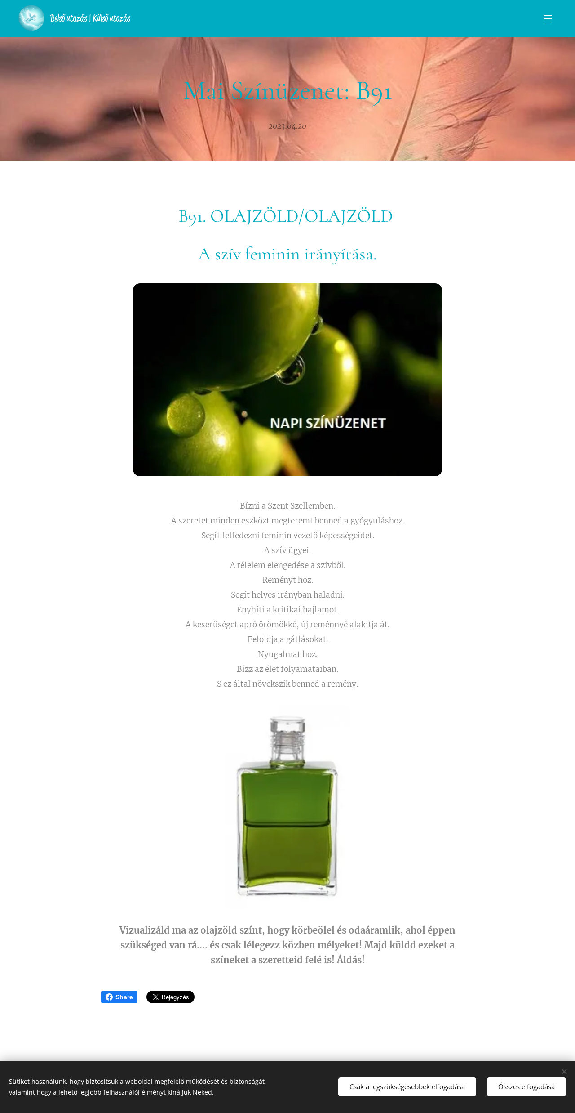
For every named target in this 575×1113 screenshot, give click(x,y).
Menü (550, 18)
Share (124, 997)
